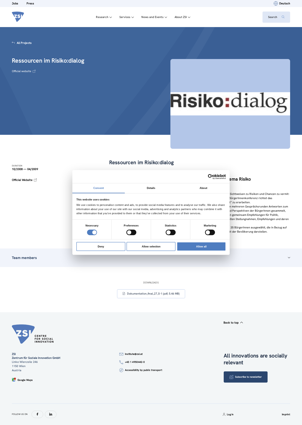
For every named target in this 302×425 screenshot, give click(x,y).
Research (102, 17)
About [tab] (203, 187)
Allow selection (151, 246)
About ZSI (181, 17)
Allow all (201, 246)
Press (30, 3)
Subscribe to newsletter (248, 376)
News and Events (152, 17)
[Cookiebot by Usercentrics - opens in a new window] (210, 176)
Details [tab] (151, 187)
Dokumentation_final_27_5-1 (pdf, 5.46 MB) (153, 293)
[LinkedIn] (50, 414)
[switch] (131, 232)
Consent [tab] (98, 187)
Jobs (15, 3)
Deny (101, 246)
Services (124, 17)
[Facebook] (37, 414)
